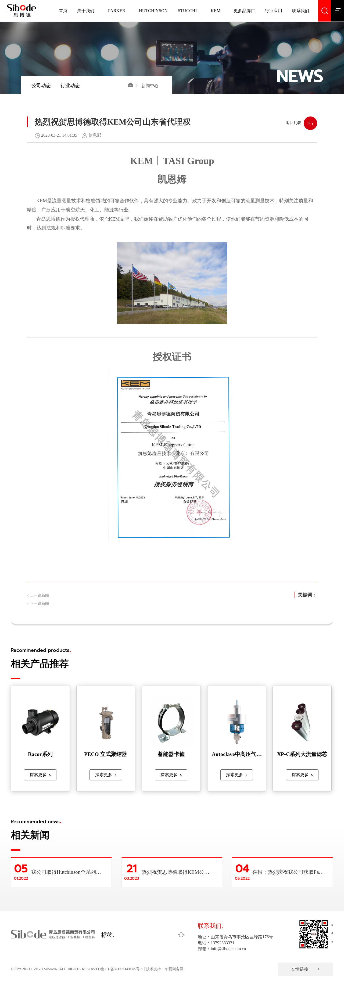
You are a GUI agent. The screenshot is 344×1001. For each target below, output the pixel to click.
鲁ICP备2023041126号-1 (121, 969)
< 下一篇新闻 (38, 604)
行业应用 (273, 10)
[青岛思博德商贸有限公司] (18, 11)
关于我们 (85, 10)
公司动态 (41, 85)
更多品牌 (242, 10)
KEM (215, 10)
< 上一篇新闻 (38, 595)
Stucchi (187, 10)
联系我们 (300, 10)
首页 (63, 10)
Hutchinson (153, 10)
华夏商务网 (174, 969)
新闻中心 (150, 85)
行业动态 (70, 85)
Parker (116, 10)
